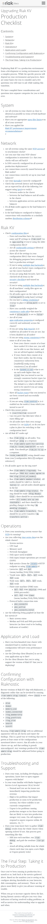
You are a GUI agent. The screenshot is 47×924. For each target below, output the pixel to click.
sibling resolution (30, 300)
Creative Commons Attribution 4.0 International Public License (24, 915)
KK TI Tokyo (29, 921)
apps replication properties (21, 320)
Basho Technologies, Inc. (29, 920)
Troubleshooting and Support (18, 56)
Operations (10, 46)
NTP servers (38, 149)
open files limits (35, 120)
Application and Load (15, 50)
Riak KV (8, 43)
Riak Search (29, 329)
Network (9, 40)
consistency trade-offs (19, 311)
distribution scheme (21, 218)
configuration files (19, 233)
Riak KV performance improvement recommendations (21, 129)
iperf (19, 189)
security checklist (17, 279)
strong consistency (32, 337)
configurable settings (25, 248)
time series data (28, 537)
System (8, 36)
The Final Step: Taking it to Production (22, 60)
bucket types (22, 393)
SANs (26, 424)
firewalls (17, 181)
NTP (7, 534)
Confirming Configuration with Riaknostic (24, 53)
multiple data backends (33, 265)
